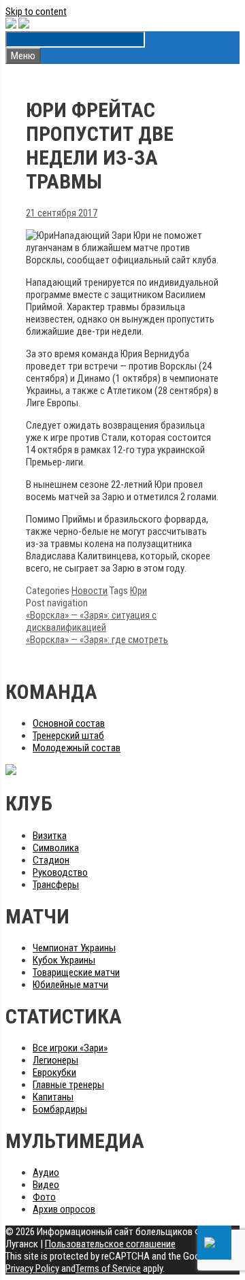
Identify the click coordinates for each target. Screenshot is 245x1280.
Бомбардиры (60, 1109)
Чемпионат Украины (74, 948)
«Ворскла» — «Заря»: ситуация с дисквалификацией (91, 621)
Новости (89, 591)
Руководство (60, 872)
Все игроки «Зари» (70, 1048)
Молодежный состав (76, 748)
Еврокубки (54, 1072)
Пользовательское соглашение (110, 1244)
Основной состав (69, 723)
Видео (46, 1185)
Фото (44, 1197)
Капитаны (53, 1097)
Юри (138, 591)
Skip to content (36, 11)
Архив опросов (64, 1209)
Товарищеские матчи (76, 972)
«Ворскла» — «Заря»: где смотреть (97, 640)
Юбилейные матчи (70, 985)
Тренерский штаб (68, 735)
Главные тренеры (68, 1085)
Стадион (51, 860)
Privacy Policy (32, 1268)
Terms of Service (108, 1268)
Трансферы (56, 885)
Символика (56, 848)
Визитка (50, 836)
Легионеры (55, 1060)
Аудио (46, 1172)
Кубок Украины (64, 960)
